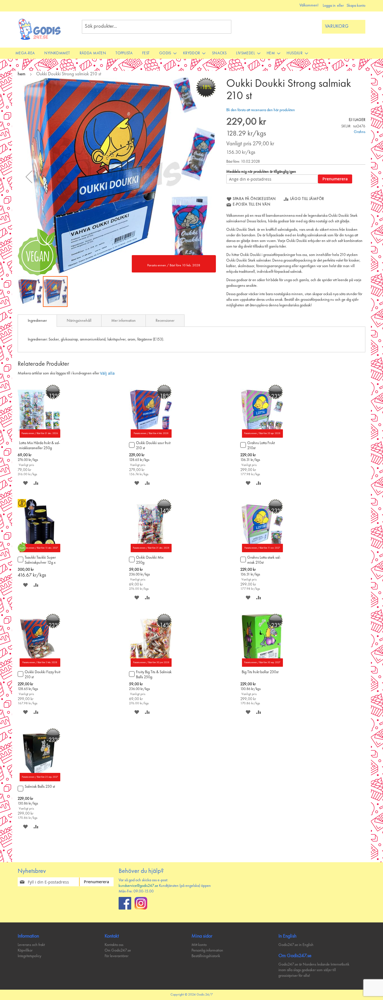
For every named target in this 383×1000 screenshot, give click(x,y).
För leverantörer (116, 956)
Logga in (329, 6)
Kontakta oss (114, 945)
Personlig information (207, 950)
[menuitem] (25, 53)
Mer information (123, 321)
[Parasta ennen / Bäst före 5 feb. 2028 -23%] (39, 666)
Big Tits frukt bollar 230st (260, 672)
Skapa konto (356, 6)
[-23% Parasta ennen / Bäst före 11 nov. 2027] (261, 551)
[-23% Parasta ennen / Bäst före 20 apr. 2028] (261, 437)
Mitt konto (199, 945)
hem (22, 74)
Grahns (359, 132)
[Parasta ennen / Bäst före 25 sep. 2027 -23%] (39, 780)
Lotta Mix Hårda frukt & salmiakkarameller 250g (39, 445)
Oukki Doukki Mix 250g (149, 560)
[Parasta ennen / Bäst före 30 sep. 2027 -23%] (261, 666)
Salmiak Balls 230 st (40, 787)
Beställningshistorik (206, 956)
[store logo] (40, 29)
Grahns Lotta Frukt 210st (261, 445)
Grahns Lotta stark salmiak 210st (264, 560)
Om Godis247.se (118, 950)
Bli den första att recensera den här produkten (260, 110)
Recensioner (165, 321)
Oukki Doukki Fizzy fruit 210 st (42, 674)
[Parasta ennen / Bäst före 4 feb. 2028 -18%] (150, 437)
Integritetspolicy (29, 956)
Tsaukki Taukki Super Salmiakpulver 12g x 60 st (40, 561)
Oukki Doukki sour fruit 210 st (153, 445)
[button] (29, 177)
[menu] (191, 53)
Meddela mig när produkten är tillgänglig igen (261, 172)
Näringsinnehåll (79, 321)
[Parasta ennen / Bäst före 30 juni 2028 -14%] (150, 666)
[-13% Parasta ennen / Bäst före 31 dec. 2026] (39, 437)
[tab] (37, 320)
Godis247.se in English (295, 945)
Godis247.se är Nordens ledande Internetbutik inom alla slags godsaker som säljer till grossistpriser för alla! (313, 970)
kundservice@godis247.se (138, 886)
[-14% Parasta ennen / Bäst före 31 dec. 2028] (150, 551)
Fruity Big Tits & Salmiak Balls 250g (154, 674)
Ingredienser (37, 321)
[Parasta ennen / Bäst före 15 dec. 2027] (39, 551)
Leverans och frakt (31, 945)
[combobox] (156, 27)
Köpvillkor (25, 950)
